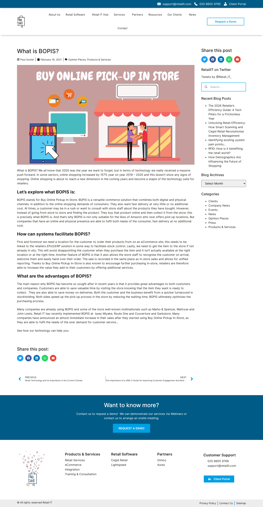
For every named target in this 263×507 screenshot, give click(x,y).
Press (212, 222)
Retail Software (75, 14)
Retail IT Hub (100, 14)
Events (213, 210)
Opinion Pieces (77, 59)
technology (43, 330)
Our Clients (174, 14)
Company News (219, 205)
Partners (137, 14)
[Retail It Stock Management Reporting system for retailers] (32, 469)
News (192, 14)
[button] (20, 358)
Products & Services (99, 59)
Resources (155, 14)
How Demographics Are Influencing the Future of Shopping (224, 161)
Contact (122, 28)
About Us (54, 14)
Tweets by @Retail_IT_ (216, 77)
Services (119, 14)
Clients (213, 201)
